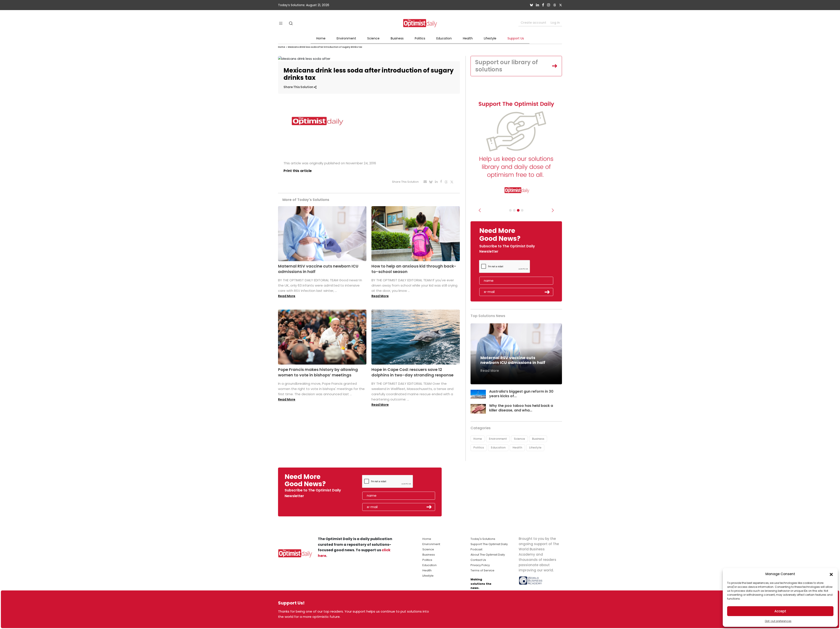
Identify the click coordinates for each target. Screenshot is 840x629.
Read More (286, 296)
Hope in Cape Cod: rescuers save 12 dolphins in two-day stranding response (412, 372)
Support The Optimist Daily (489, 544)
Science (373, 38)
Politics (420, 38)
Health (468, 38)
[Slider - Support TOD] (518, 210)
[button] (831, 574)
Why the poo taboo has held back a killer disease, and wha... (521, 408)
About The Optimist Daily (488, 555)
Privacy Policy (480, 565)
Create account (533, 22)
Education (444, 38)
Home (321, 38)
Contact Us (478, 560)
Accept (780, 611)
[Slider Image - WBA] (514, 210)
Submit (547, 292)
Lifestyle (490, 38)
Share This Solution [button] (299, 87)
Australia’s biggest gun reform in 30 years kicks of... (521, 394)
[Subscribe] (510, 210)
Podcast (476, 549)
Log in (555, 22)
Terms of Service (482, 570)
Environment (346, 38)
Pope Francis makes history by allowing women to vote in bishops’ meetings (318, 372)
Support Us (516, 38)
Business (397, 38)
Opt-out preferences (778, 621)
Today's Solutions (483, 539)
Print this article (298, 170)
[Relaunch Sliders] (522, 210)
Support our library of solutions (506, 66)
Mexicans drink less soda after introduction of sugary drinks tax (325, 47)
